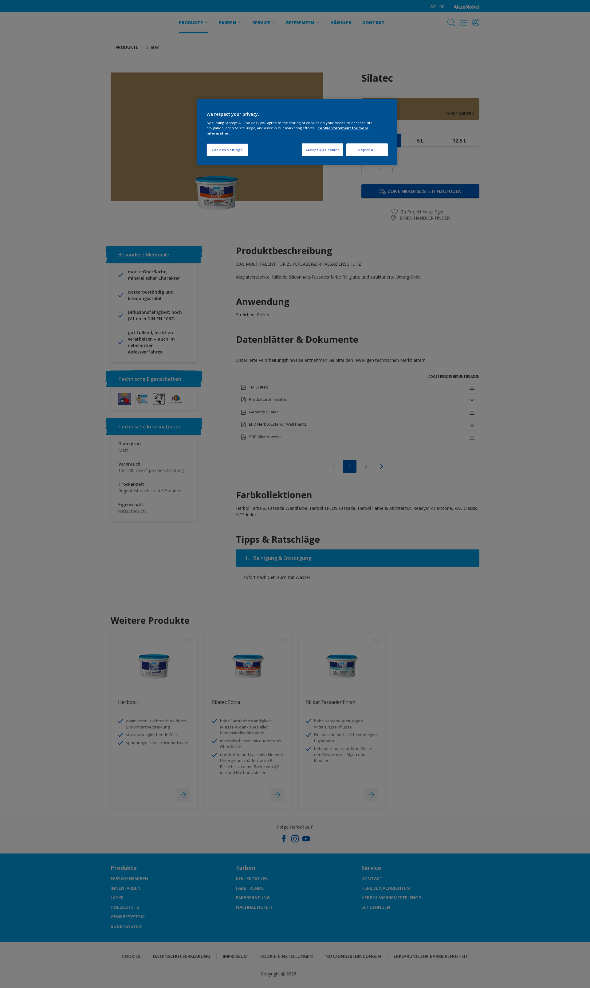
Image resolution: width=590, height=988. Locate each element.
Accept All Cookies (322, 149)
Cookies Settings (227, 149)
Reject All (367, 149)
